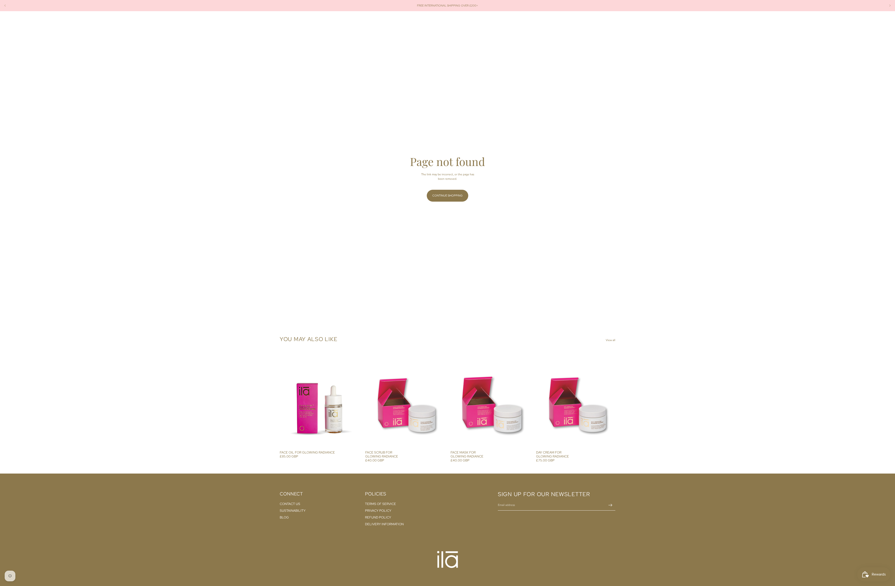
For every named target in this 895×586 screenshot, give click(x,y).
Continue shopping (447, 195)
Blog (284, 517)
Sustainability (293, 510)
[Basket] (612, 22)
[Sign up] (610, 505)
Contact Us (290, 504)
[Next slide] (890, 5)
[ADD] (352, 441)
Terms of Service (380, 504)
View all (610, 340)
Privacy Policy (378, 510)
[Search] (592, 22)
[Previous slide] (5, 5)
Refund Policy (378, 517)
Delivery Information (384, 524)
